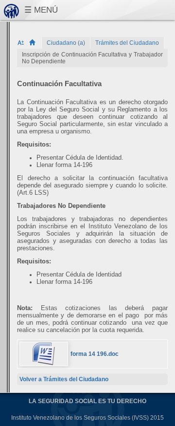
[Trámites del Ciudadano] (127, 43)
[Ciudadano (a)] (66, 43)
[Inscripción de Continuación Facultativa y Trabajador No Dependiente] (92, 58)
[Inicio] (35, 43)
